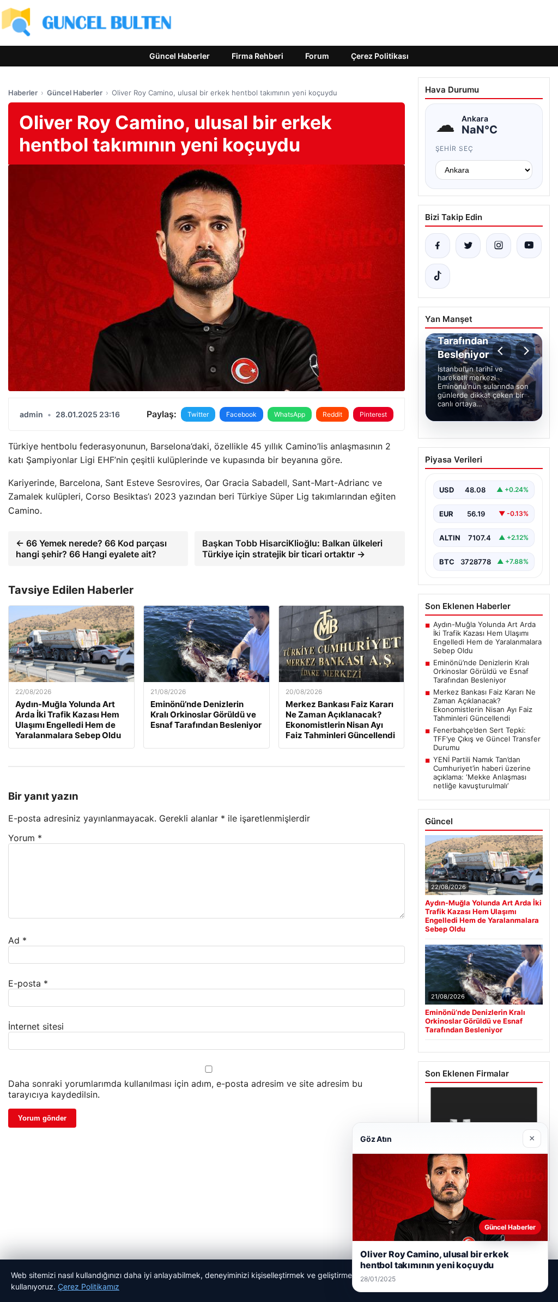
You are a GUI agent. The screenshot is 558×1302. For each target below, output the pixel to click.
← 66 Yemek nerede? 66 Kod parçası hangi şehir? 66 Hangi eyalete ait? (91, 548)
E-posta (28, 983)
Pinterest (373, 414)
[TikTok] (437, 276)
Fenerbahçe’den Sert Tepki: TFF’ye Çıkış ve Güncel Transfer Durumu (487, 739)
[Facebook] (437, 245)
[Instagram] (498, 245)
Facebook (241, 414)
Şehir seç (454, 148)
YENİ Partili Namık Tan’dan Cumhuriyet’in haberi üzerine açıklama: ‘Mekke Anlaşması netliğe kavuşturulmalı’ (482, 772)
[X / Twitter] (468, 245)
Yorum (25, 837)
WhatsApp (289, 414)
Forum (317, 55)
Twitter (198, 414)
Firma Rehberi (257, 55)
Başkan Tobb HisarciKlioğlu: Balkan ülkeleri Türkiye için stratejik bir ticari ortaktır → (292, 548)
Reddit (332, 414)
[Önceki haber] (502, 351)
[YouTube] (529, 245)
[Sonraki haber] (524, 351)
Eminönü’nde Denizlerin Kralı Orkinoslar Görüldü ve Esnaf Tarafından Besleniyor (481, 671)
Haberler (23, 92)
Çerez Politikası (380, 55)
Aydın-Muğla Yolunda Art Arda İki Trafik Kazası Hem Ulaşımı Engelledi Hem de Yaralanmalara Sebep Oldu (487, 637)
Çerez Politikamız (88, 1286)
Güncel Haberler (179, 55)
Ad (17, 940)
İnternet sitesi (36, 1026)
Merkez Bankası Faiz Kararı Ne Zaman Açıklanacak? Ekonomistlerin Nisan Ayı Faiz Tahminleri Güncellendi (484, 704)
